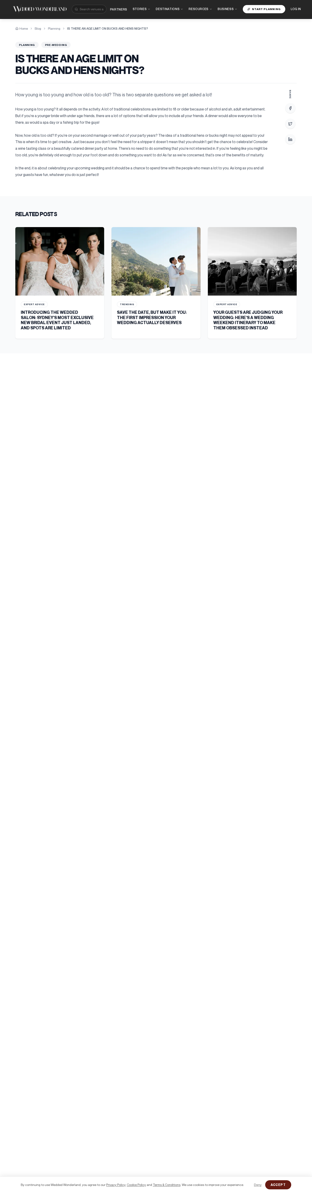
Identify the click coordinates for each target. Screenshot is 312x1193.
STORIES (140, 9)
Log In (296, 9)
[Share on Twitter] (290, 124)
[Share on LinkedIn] (290, 139)
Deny (258, 1185)
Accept (278, 1185)
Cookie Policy (136, 1185)
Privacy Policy (115, 1185)
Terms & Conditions (166, 1185)
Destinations (168, 9)
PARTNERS (118, 9)
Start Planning (266, 9)
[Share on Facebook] (290, 108)
